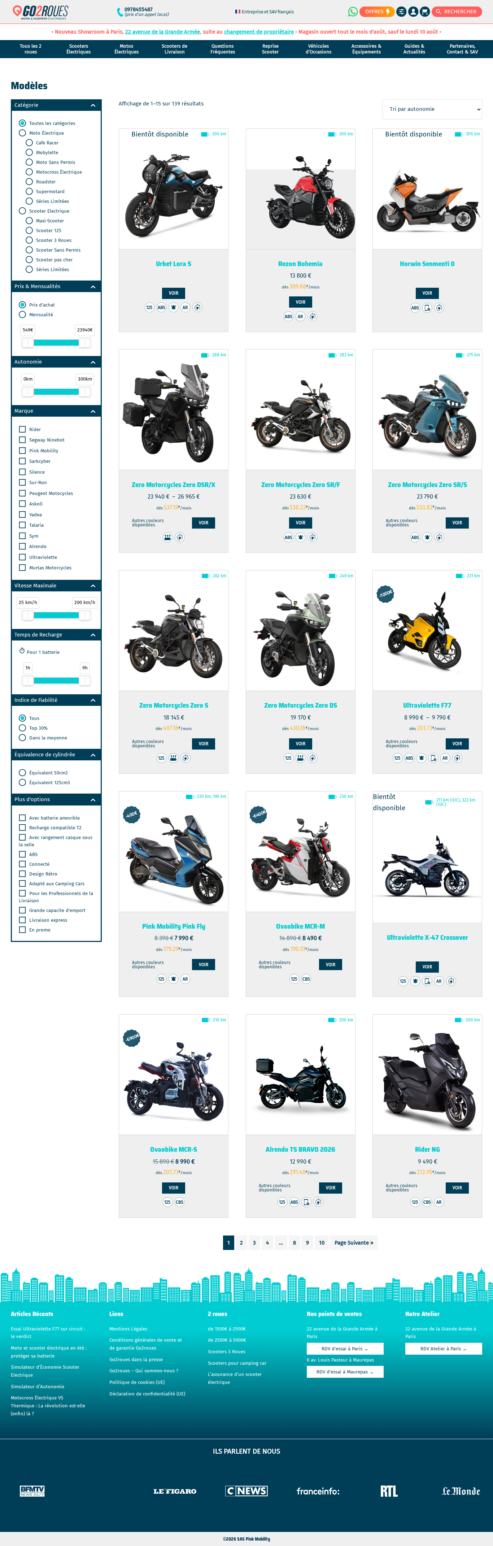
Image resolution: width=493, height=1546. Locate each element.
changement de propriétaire (259, 32)
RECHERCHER (460, 11)
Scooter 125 (48, 231)
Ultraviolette (42, 557)
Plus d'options (32, 799)
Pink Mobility (43, 451)
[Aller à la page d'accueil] (40, 16)
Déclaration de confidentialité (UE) (147, 1394)
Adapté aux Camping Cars (56, 884)
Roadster (45, 182)
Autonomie (28, 362)
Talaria (36, 525)
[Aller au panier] (425, 11)
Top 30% (38, 728)
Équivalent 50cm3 (48, 773)
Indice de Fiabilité (35, 700)
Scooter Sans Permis (57, 250)
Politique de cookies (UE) (137, 1382)
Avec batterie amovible (54, 818)
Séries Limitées (52, 201)
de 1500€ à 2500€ (227, 1329)
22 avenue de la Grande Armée (162, 32)
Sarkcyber (39, 461)
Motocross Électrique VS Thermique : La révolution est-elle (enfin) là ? (48, 1405)
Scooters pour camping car (237, 1363)
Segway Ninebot (46, 440)
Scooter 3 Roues (53, 240)
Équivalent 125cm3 (49, 783)
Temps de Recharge (38, 634)
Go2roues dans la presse (136, 1360)
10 (321, 1242)
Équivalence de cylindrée (44, 754)
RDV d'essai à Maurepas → (345, 1372)
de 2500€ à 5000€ (227, 1340)
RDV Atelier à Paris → (443, 1349)
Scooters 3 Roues (226, 1352)
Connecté (38, 864)
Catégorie (26, 105)
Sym (33, 536)
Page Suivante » (354, 1242)
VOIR (173, 293)
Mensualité (40, 315)
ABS (33, 854)
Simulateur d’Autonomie (37, 1387)
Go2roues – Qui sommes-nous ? (143, 1371)
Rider (34, 430)
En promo (39, 930)
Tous (33, 718)
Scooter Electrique (48, 211)
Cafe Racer (46, 143)
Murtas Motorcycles (49, 568)
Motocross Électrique (58, 172)
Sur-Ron (37, 483)
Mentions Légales (128, 1329)
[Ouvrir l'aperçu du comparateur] (401, 11)
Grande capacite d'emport (57, 910)
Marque (23, 411)
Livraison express (47, 920)
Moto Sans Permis (55, 162)
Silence (36, 472)
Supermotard (50, 192)
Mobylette (46, 153)
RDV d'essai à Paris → (345, 1349)
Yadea (35, 515)
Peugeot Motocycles (50, 493)
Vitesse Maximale (35, 585)
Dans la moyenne (47, 738)
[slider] (28, 343)
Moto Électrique (46, 133)
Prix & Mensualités (37, 286)
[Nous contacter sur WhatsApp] (353, 11)
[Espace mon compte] (413, 11)
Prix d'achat (41, 305)
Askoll (35, 504)
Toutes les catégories (51, 123)
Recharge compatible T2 (55, 828)
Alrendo (37, 547)
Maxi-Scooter (49, 221)
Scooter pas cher (54, 260)
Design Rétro (42, 874)
